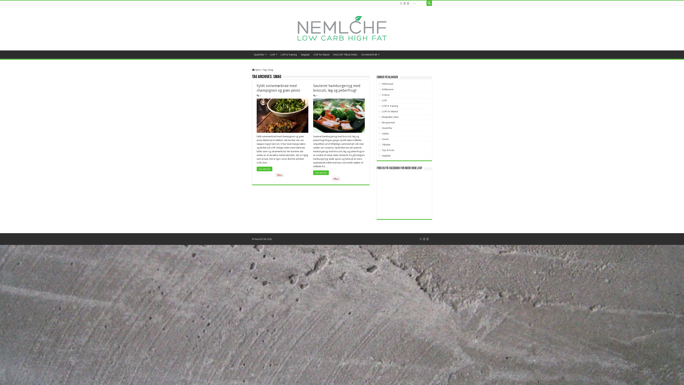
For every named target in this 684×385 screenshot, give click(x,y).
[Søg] (429, 3)
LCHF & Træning (289, 54)
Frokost (386, 95)
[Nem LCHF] (342, 28)
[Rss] (401, 3)
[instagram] (408, 3)
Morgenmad (388, 122)
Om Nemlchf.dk (369, 54)
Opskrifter (259, 54)
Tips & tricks (388, 150)
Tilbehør (386, 144)
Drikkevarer (388, 89)
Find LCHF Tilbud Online (345, 54)
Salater (385, 133)
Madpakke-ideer (390, 117)
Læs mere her (264, 169)
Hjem (257, 69)
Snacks (385, 139)
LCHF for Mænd (321, 54)
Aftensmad (387, 84)
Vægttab (305, 54)
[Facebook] (404, 3)
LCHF (272, 54)
